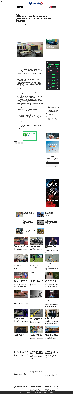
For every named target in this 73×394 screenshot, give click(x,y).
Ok (52, 392)
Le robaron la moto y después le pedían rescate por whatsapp (35, 246)
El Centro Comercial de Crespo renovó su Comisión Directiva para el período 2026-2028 (51, 352)
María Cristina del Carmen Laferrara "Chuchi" (36, 299)
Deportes (15, 283)
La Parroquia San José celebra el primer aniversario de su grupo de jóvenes (36, 387)
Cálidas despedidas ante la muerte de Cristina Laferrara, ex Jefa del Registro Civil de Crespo (51, 281)
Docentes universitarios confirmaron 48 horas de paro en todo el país (21, 263)
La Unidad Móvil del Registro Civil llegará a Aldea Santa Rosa (20, 299)
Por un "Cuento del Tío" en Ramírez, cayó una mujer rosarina (51, 318)
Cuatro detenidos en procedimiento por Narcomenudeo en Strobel (20, 387)
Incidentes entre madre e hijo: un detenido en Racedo (20, 335)
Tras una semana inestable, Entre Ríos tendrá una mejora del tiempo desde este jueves (51, 229)
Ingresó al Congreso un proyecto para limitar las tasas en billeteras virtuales (36, 281)
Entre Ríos (17, 14)
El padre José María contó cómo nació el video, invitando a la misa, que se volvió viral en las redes (51, 300)
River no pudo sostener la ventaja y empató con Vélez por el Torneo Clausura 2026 (20, 281)
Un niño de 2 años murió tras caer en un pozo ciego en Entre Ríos (21, 352)
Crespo (51, 283)
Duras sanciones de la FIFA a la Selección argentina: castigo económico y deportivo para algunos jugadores (51, 370)
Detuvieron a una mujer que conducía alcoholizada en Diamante (21, 318)
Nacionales (15, 265)
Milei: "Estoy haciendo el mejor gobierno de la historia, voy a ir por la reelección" (51, 246)
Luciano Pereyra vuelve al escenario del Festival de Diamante (49, 213)
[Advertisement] (36, 32)
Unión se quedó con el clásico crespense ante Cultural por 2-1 (35, 263)
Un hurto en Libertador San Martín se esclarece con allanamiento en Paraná (21, 246)
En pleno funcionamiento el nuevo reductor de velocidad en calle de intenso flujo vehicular (36, 318)
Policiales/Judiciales (47, 337)
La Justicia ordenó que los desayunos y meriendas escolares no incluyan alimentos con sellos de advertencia (21, 370)
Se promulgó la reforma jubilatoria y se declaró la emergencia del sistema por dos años (29, 222)
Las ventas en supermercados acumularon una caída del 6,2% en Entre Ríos (28, 213)
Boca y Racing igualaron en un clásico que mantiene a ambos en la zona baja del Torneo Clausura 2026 (51, 264)
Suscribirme (52, 163)
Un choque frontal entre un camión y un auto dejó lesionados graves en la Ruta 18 (51, 335)
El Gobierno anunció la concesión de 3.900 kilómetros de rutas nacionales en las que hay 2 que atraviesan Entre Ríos (36, 353)
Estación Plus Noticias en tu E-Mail (52, 156)
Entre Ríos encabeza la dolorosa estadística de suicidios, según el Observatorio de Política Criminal (51, 221)
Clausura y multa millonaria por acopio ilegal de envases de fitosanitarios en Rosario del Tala (29, 229)
